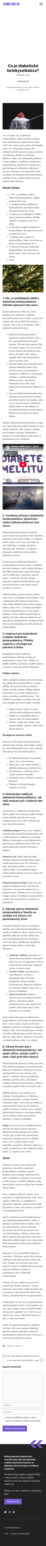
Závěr (11, 260)
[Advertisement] (23, 32)
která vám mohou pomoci (24, 751)
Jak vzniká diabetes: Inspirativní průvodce (23, 1356)
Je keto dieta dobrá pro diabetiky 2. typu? (23, 1360)
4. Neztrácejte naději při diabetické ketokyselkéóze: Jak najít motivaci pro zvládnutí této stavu (26, 230)
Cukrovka (10, 1346)
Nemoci (19, 1346)
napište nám (13, 1501)
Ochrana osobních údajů (20, 1534)
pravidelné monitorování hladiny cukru (26, 400)
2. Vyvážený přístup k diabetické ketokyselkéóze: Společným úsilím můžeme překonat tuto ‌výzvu (24, 207)
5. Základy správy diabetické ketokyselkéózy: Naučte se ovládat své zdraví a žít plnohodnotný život (25, 240)
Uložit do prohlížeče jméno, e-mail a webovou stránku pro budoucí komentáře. (23, 1419)
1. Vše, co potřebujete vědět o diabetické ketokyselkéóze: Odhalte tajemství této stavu (24, 197)
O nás (6, 1534)
